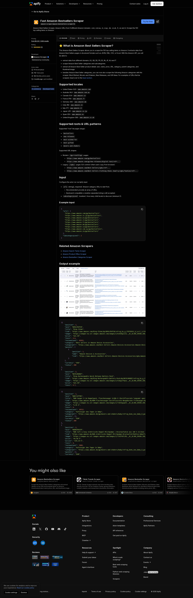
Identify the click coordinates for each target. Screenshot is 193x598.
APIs (114, 552)
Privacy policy (110, 591)
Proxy (84, 530)
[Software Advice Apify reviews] (44, 557)
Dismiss (24, 592)
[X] (40, 529)
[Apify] (35, 3)
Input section (87, 78)
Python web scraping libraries (121, 573)
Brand (146, 577)
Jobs (151, 572)
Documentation (119, 521)
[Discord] (59, 529)
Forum (84, 562)
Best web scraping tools (120, 566)
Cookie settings (141, 591)
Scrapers (116, 579)
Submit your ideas (89, 557)
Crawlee (85, 540)
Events (146, 562)
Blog (145, 567)
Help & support (88, 552)
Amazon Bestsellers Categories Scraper (77, 257)
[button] (90, 516)
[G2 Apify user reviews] (35, 564)
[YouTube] (53, 529)
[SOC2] (43, 543)
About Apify (148, 552)
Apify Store (86, 521)
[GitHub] (46, 529)
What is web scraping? (118, 558)
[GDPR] (35, 543)
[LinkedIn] (34, 529)
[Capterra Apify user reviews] (57, 557)
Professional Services (152, 521)
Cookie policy (125, 591)
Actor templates (119, 526)
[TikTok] (65, 529)
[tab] (63, 38)
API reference (118, 530)
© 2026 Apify (156, 591)
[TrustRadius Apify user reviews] (45, 564)
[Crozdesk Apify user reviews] (55, 564)
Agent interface (88, 567)
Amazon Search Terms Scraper (74, 251)
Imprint (84, 591)
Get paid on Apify (119, 535)
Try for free (148, 21)
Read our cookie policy (25, 588)
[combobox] (157, 21)
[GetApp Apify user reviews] (35, 557)
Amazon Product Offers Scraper (74, 254)
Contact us (148, 557)
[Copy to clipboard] (142, 209)
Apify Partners (149, 526)
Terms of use (96, 591)
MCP (84, 535)
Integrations (87, 526)
